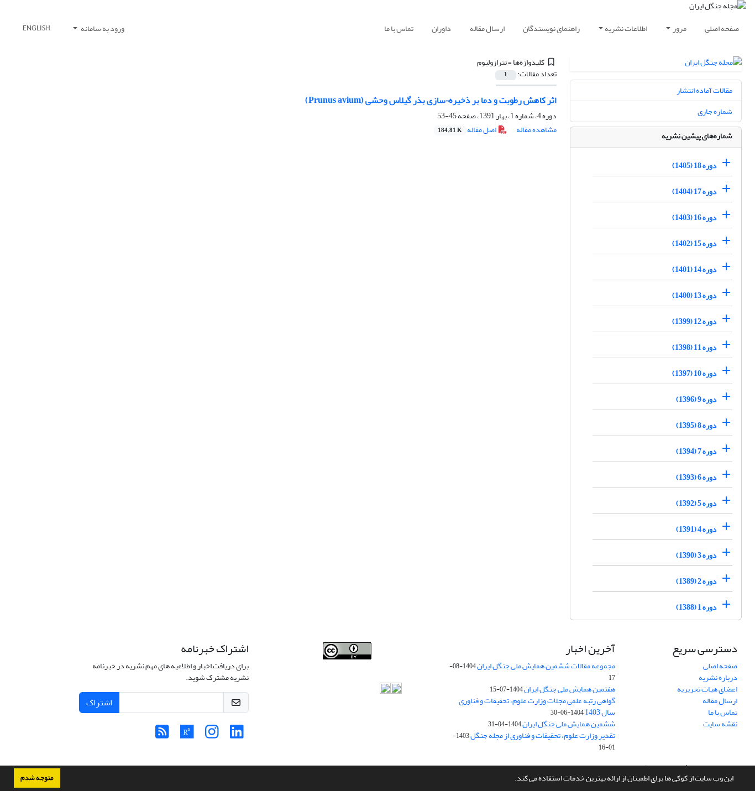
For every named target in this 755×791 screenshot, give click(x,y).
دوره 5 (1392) (696, 503)
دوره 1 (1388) (696, 607)
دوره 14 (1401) (694, 269)
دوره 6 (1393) (696, 477)
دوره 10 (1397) (694, 373)
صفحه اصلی (722, 28)
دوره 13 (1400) (694, 295)
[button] (511, 779)
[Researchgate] (187, 734)
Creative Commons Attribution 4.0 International (353, 683)
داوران (441, 28)
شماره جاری (715, 111)
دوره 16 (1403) (694, 217)
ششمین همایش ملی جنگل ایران (568, 723)
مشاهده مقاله (536, 129)
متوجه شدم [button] (37, 777)
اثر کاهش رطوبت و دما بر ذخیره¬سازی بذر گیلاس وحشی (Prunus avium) (431, 100)
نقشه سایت (720, 723)
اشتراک (99, 702)
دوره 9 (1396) (696, 399)
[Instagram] (212, 734)
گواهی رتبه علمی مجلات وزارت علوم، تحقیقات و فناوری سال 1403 (537, 706)
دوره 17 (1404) (694, 191)
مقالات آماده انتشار (704, 90)
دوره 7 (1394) (696, 451)
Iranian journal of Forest (305, 665)
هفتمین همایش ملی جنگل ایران (569, 689)
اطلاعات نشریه (626, 28)
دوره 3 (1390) (696, 555)
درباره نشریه (718, 677)
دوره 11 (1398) (694, 347)
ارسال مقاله (487, 28)
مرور (679, 28)
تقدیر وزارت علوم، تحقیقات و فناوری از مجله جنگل (542, 735)
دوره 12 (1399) (694, 321)
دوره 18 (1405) (694, 165)
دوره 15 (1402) (694, 243)
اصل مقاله (467, 129)
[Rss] (162, 734)
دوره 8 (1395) (696, 425)
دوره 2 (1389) (696, 581)
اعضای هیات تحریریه (707, 689)
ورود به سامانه (102, 28)
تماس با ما (398, 28)
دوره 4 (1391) (696, 529)
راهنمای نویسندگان (551, 28)
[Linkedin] (237, 734)
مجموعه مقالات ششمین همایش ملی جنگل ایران (546, 665)
